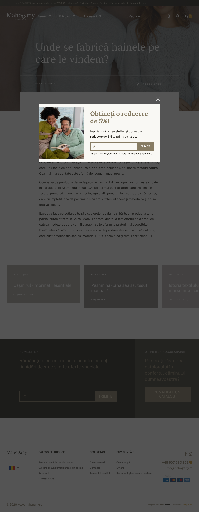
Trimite (145, 146)
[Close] (157, 99)
